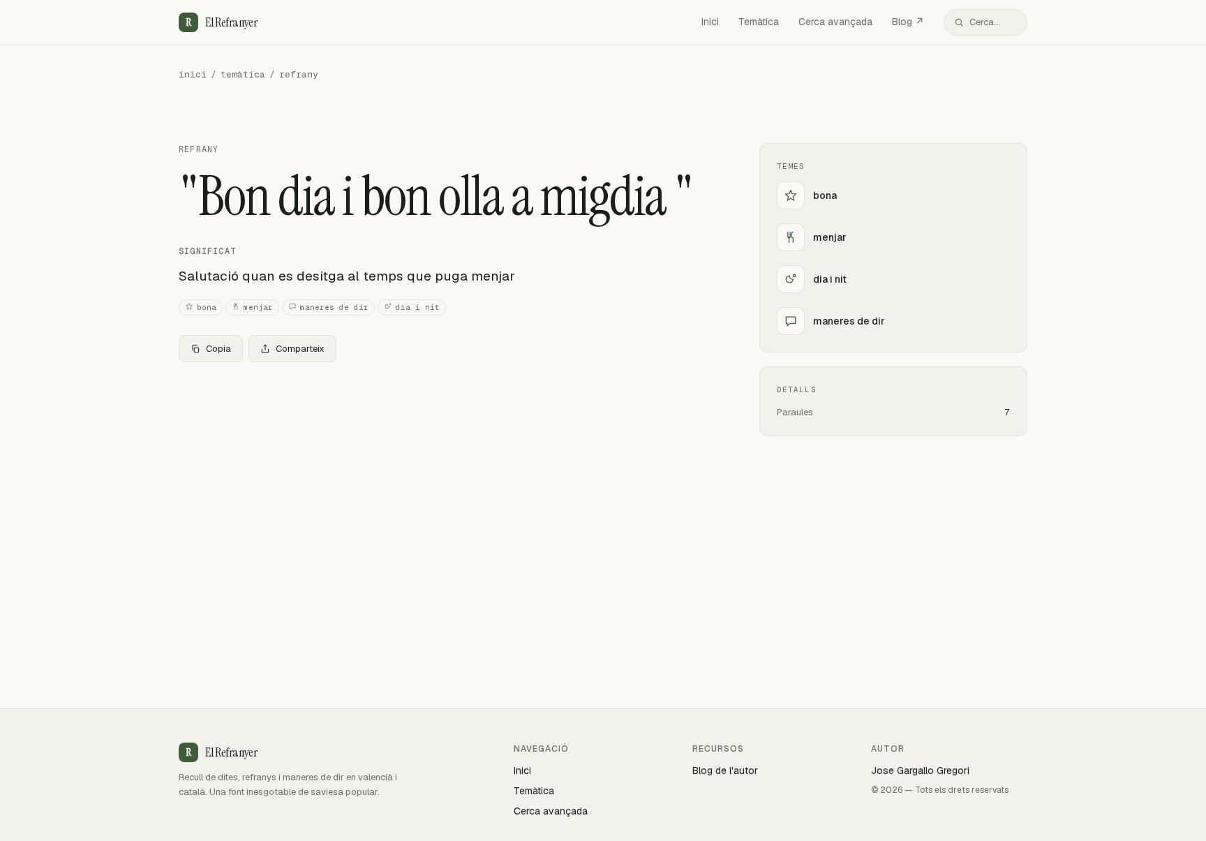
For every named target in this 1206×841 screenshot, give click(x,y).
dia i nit (418, 307)
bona (206, 307)
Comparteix (300, 349)
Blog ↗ (908, 21)
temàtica (243, 74)
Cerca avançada (835, 21)
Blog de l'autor (725, 770)
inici (193, 74)
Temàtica (758, 21)
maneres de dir (334, 307)
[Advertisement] (447, 476)
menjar (258, 307)
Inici (710, 21)
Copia (218, 349)
